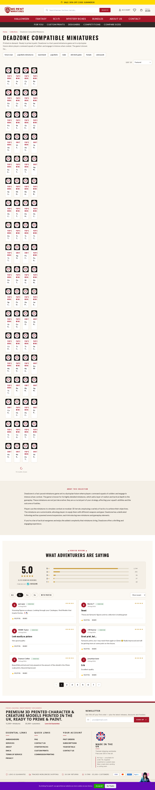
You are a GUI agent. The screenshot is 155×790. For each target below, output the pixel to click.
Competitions (92, 24)
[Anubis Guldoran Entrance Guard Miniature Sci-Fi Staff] (8, 143)
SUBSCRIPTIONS (70, 743)
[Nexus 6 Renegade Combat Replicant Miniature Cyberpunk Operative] (26, 364)
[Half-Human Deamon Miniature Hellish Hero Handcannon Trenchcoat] (26, 99)
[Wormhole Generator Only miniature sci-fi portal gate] (26, 276)
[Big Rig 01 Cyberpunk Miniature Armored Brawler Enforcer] (26, 386)
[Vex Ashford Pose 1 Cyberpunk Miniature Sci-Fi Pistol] (34, 320)
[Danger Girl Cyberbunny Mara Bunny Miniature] (8, 99)
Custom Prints (56, 24)
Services (10, 743)
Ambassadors (12, 739)
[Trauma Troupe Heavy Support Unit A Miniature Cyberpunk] (17, 165)
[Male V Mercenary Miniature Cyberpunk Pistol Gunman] (17, 364)
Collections (14, 32)
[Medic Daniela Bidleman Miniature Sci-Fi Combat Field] (17, 187)
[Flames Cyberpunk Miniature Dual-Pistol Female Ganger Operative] (26, 254)
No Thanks (110, 786)
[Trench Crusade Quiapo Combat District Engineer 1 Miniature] (17, 342)
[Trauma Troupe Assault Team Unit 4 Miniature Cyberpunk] (34, 231)
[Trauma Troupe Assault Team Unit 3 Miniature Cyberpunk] (26, 342)
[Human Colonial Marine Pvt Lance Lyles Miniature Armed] (26, 408)
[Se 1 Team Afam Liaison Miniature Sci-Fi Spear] (34, 99)
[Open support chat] (145, 779)
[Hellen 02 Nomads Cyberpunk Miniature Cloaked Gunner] (8, 452)
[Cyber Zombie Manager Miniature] (26, 77)
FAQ (36, 739)
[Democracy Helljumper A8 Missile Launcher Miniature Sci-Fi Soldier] (8, 276)
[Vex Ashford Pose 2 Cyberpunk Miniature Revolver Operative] (34, 452)
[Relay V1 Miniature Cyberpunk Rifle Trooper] (17, 386)
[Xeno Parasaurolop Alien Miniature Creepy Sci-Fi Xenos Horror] (26, 298)
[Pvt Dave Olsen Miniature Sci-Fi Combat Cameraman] (17, 298)
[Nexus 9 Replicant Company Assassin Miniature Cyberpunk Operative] (8, 364)
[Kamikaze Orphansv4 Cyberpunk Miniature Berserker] (26, 320)
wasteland (42, 55)
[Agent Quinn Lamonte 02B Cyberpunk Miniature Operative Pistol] (17, 254)
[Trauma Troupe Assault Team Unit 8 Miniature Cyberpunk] (8, 386)
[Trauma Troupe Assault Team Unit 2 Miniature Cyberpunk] (8, 430)
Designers (74, 24)
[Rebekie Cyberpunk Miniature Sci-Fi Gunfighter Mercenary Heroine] (34, 77)
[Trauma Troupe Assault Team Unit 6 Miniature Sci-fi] (17, 209)
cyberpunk (100, 55)
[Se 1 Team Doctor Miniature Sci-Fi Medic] (34, 342)
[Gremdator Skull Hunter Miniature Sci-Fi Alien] (8, 320)
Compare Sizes (112, 24)
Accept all (99, 786)
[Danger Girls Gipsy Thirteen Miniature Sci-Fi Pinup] (17, 320)
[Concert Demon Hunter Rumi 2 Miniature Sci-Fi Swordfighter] (17, 99)
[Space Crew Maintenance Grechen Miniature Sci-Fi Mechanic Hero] (8, 298)
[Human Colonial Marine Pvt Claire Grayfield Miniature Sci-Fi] (8, 77)
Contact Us (40, 743)
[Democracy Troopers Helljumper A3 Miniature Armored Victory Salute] (34, 430)
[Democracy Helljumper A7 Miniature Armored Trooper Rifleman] (26, 209)
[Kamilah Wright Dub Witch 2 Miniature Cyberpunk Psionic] (34, 364)
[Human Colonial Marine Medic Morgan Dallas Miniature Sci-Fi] (8, 209)
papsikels (54, 55)
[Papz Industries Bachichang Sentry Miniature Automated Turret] (8, 121)
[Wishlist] (134, 10)
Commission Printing (44, 754)
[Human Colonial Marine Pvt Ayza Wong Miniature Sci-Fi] (17, 408)
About (9, 747)
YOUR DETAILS (69, 747)
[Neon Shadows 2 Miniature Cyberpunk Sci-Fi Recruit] (17, 452)
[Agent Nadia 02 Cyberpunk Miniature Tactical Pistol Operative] (34, 386)
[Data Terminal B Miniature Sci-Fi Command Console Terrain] (26, 165)
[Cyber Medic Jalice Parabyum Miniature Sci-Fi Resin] (34, 121)
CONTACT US (68, 751)
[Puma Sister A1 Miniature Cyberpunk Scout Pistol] (34, 254)
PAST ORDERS (69, 739)
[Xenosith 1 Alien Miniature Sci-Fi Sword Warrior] (26, 143)
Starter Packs (41, 747)
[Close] (153, 784)
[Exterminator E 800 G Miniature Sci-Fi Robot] (8, 165)
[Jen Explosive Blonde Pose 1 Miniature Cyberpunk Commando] (34, 298)
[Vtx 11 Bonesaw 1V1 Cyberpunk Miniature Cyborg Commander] (17, 143)
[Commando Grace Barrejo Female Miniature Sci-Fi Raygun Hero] (17, 430)
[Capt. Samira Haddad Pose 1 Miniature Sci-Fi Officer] (8, 408)
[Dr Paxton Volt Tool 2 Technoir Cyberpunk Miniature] (34, 408)
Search (105, 10)
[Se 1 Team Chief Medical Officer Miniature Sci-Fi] (8, 187)
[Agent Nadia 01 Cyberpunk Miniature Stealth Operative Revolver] (34, 165)
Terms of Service (14, 754)
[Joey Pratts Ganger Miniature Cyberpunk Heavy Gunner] (17, 77)
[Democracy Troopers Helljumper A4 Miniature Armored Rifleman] (26, 430)
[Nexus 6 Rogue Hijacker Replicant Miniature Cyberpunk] (26, 187)
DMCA (8, 751)
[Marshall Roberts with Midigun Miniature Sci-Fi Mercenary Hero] (34, 187)
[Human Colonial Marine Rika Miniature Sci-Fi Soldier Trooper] (34, 209)
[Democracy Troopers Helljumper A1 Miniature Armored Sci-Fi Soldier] (8, 231)
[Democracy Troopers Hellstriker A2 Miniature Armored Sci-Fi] (17, 276)
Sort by (129, 62)
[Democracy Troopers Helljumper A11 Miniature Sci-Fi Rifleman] (26, 452)
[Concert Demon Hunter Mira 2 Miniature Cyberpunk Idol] (8, 342)
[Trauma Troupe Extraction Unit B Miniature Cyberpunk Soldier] (17, 231)
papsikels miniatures (25, 55)
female (88, 55)
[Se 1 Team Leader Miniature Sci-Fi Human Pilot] (17, 121)
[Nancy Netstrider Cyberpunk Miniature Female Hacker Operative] (34, 276)
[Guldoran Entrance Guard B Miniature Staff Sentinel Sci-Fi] (26, 121)
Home (5, 32)
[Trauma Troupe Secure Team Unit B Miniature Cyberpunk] (8, 254)
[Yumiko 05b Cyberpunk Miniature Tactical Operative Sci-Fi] (34, 143)
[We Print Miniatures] (14, 10)
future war (9, 55)
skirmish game (76, 55)
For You (38, 24)
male (64, 55)
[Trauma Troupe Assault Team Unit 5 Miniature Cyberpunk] (26, 231)
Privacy (9, 758)
